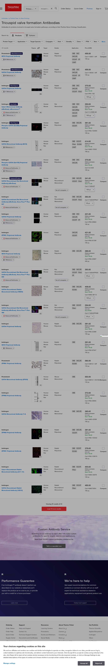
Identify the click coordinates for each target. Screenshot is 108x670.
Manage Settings (9, 663)
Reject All (98, 663)
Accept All (84, 663)
